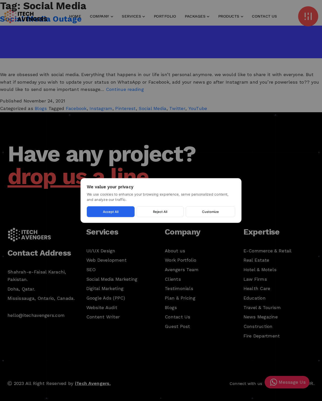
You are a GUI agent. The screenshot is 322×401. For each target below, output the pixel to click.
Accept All (110, 212)
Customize (210, 212)
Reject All (160, 212)
